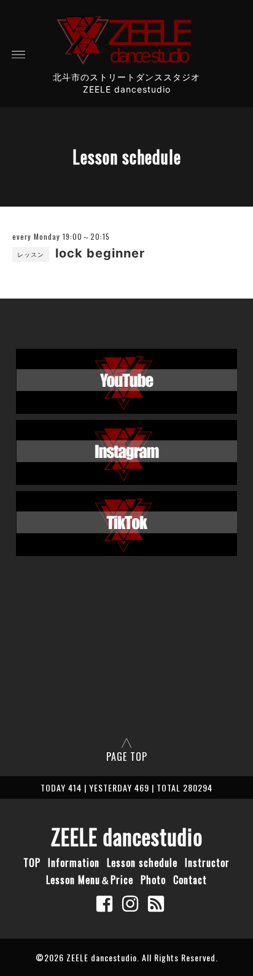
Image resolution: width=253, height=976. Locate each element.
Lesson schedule (142, 862)
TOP (32, 862)
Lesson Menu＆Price (89, 879)
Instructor (207, 862)
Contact (190, 879)
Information (73, 862)
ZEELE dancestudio (127, 836)
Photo (153, 879)
